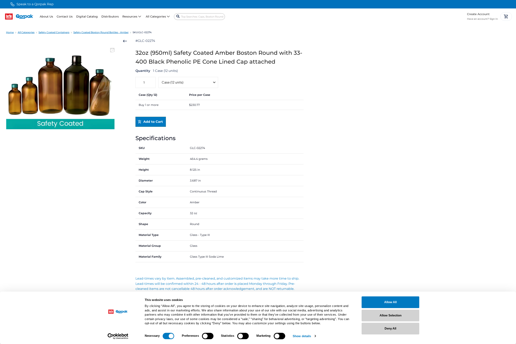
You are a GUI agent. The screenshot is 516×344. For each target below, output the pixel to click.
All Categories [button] (156, 16)
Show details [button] (302, 336)
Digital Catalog (87, 16)
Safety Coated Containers (53, 32)
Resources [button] (129, 16)
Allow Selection (391, 315)
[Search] (178, 16)
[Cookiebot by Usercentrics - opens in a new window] (118, 336)
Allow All (390, 302)
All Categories (26, 32)
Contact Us (65, 16)
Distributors (110, 16)
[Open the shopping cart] (506, 16)
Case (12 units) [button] (172, 82)
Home (10, 32)
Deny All (390, 328)
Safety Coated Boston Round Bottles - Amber (101, 32)
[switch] (207, 336)
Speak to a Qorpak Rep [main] (35, 4)
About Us (46, 16)
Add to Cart (153, 122)
